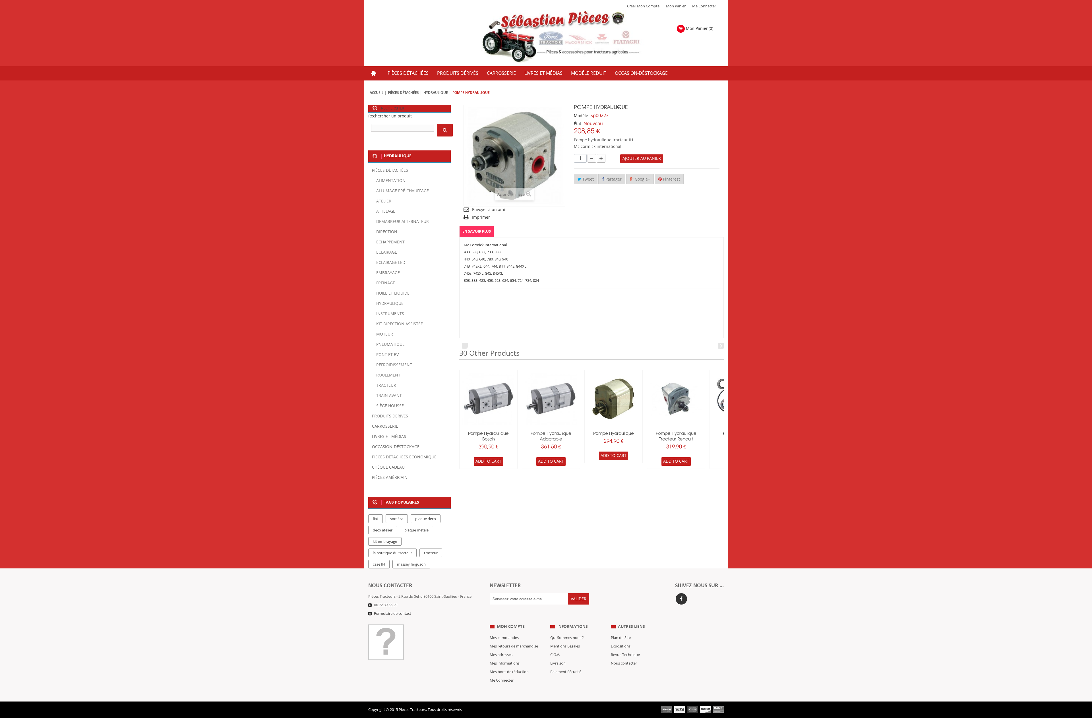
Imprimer (481, 217)
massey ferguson (411, 564)
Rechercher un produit (390, 116)
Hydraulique (435, 93)
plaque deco (425, 519)
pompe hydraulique (613, 434)
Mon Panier (676, 6)
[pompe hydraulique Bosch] (488, 399)
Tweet (587, 179)
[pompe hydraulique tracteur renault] (676, 399)
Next (721, 346)
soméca (396, 519)
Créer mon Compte (643, 6)
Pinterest (671, 179)
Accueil (376, 93)
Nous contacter (624, 663)
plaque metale (416, 530)
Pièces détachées (403, 93)
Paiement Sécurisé (565, 672)
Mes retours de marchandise (514, 646)
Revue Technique (625, 655)
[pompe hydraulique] (614, 399)
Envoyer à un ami (488, 209)
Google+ (642, 179)
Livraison (558, 663)
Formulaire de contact (392, 613)
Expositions (620, 646)
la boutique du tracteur (392, 553)
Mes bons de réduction (509, 672)
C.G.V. (555, 655)
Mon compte (511, 626)
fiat (375, 519)
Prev (465, 346)
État (577, 123)
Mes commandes (504, 638)
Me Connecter (704, 6)
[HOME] (373, 73)
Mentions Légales (565, 646)
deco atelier (382, 530)
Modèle (581, 115)
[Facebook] (681, 599)
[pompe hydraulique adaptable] (551, 399)
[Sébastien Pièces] (572, 36)
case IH (379, 564)
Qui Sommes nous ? (567, 638)
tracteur (431, 553)
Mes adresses (501, 655)
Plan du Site (621, 638)
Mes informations (505, 663)
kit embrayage (385, 541)
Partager (613, 179)
